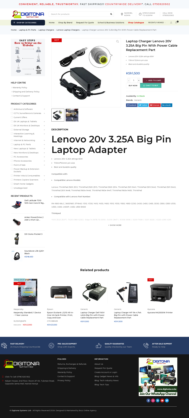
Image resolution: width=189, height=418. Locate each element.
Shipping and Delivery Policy (26, 92)
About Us (98, 364)
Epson (50, 309)
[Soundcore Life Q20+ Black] (16, 255)
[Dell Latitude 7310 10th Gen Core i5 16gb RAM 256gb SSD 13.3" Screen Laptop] (16, 205)
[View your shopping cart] (176, 22)
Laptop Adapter (89, 149)
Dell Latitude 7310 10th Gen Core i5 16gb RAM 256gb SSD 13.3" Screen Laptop (34, 201)
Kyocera (151, 309)
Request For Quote (103, 368)
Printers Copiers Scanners (26, 180)
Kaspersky (18, 309)
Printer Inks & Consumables (27, 176)
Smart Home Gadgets (24, 184)
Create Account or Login (105, 372)
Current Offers (20, 117)
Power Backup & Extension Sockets (26, 170)
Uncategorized (20, 188)
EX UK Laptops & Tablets (25, 121)
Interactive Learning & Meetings (24, 135)
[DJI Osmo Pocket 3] (16, 239)
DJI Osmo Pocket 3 (33, 234)
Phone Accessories (23, 161)
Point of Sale (19, 165)
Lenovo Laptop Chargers (68, 30)
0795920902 (161, 4)
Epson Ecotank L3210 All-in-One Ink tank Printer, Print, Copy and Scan (60, 315)
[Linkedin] (158, 400)
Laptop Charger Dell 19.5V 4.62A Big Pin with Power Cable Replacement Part (92, 315)
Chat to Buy (152, 85)
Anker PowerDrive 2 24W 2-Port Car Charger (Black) (33, 218)
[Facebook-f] (148, 400)
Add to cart (154, 80)
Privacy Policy (63, 380)
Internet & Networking (24, 140)
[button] (118, 41)
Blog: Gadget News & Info (106, 376)
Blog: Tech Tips (101, 384)
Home (14, 30)
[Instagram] (153, 400)
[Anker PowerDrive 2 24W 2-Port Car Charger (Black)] (16, 222)
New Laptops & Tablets (25, 148)
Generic (138, 100)
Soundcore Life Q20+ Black (34, 252)
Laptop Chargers (46, 30)
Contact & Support (21, 96)
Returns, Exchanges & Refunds (71, 364)
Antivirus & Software (23, 109)
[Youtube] (162, 400)
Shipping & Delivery (66, 368)
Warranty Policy (20, 87)
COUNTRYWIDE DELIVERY (123, 4)
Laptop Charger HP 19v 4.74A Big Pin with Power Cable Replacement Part (127, 315)
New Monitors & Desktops (26, 153)
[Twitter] (167, 400)
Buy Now (133, 85)
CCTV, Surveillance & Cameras (27, 113)
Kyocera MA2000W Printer (160, 312)
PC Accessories (21, 157)
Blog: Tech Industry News (106, 380)
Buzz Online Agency (87, 410)
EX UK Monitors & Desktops (27, 125)
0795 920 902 (23, 377)
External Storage (21, 130)
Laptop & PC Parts (27, 30)
